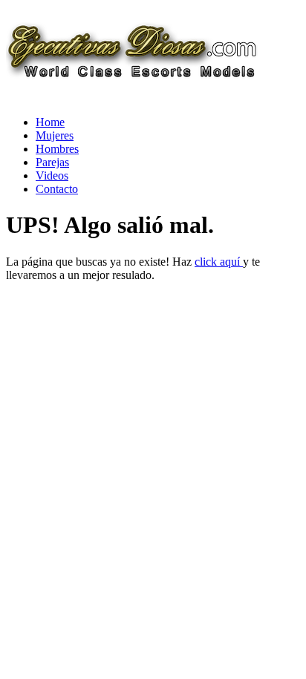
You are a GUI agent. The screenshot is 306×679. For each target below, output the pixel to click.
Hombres (57, 148)
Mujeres (55, 135)
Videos (52, 175)
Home (50, 122)
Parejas (52, 162)
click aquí (219, 261)
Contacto (57, 189)
